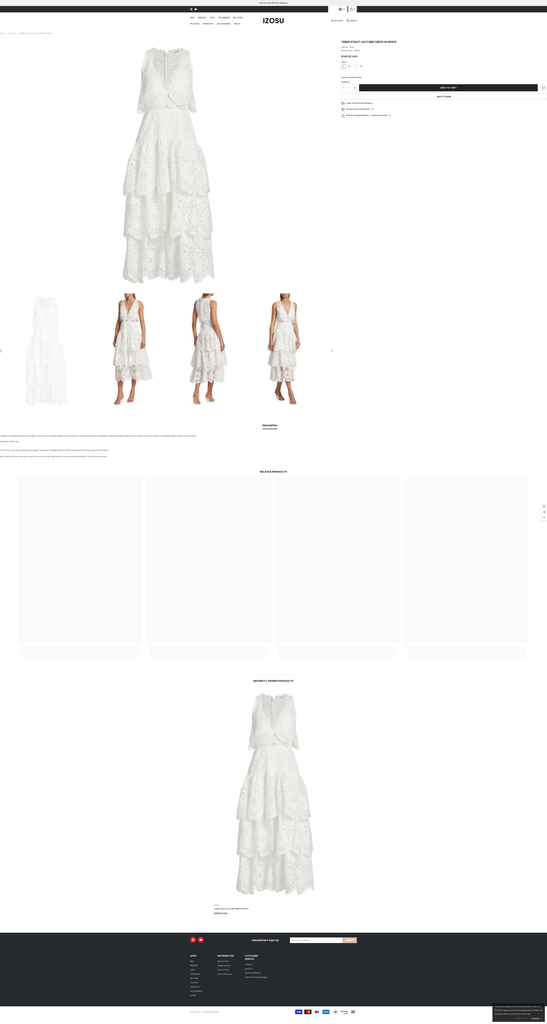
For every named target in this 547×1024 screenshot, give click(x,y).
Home (2, 33)
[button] (332, 351)
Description (269, 425)
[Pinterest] (191, 9)
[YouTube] (196, 9)
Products (12, 33)
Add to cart (448, 87)
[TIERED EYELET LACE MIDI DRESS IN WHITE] (273, 794)
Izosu (351, 47)
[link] (352, 9)
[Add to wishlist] (543, 87)
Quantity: (345, 82)
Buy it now (444, 96)
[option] (166, 165)
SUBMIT (349, 940)
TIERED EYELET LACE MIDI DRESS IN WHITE (231, 909)
